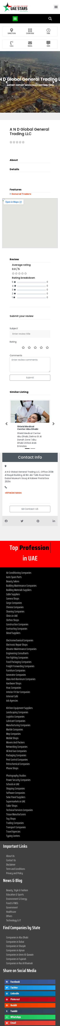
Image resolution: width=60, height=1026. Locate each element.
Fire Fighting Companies (17, 647)
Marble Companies (14, 719)
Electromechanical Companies (19, 629)
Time (48, 33)
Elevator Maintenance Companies (21, 638)
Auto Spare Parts (14, 566)
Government (12, 897)
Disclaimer (10, 854)
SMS (48, 46)
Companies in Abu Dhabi (17, 927)
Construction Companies (17, 614)
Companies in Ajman (15, 939)
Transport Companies (16, 816)
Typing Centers (13, 825)
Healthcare (11, 901)
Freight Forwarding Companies (20, 655)
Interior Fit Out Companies (18, 681)
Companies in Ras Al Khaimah (19, 952)
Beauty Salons (12, 570)
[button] (55, 7)
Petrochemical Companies (18, 753)
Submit (30, 377)
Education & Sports (15, 884)
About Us (10, 845)
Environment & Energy (16, 888)
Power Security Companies (18, 769)
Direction (12, 33)
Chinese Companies (15, 596)
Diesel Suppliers (13, 622)
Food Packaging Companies (18, 651)
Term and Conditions (15, 858)
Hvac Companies (13, 677)
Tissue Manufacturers (16, 803)
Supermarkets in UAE (15, 791)
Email (30, 46)
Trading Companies (15, 812)
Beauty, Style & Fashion (17, 879)
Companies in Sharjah (16, 935)
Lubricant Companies (15, 710)
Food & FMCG (12, 892)
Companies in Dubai (15, 931)
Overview (30, 33)
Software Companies (15, 782)
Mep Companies (13, 723)
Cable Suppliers (13, 583)
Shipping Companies (15, 778)
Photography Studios (16, 765)
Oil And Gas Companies (16, 740)
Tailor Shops (11, 795)
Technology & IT (13, 910)
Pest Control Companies (17, 749)
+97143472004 (13, 492)
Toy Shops (11, 808)
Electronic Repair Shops (17, 634)
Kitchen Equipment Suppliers (19, 697)
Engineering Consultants (17, 642)
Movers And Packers (15, 732)
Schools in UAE (12, 773)
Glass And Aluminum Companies (20, 668)
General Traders (21, 193)
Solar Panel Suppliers (15, 786)
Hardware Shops (13, 673)
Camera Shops (12, 588)
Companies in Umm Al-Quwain (20, 944)
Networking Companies (16, 736)
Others (9, 905)
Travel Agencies (13, 821)
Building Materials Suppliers (18, 579)
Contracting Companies (16, 618)
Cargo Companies (14, 592)
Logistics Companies (15, 706)
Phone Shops (12, 757)
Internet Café (12, 685)
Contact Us (11, 849)
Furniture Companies (15, 660)
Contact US (31, 509)
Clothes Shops (12, 609)
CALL (12, 46)
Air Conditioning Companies (18, 562)
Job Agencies (12, 690)
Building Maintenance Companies (21, 575)
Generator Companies (16, 664)
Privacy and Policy (14, 862)
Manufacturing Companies (18, 714)
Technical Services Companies (19, 799)
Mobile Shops (12, 727)
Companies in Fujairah (16, 948)
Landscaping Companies (17, 701)
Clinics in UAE (12, 605)
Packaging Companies (16, 744)
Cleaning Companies (15, 601)
